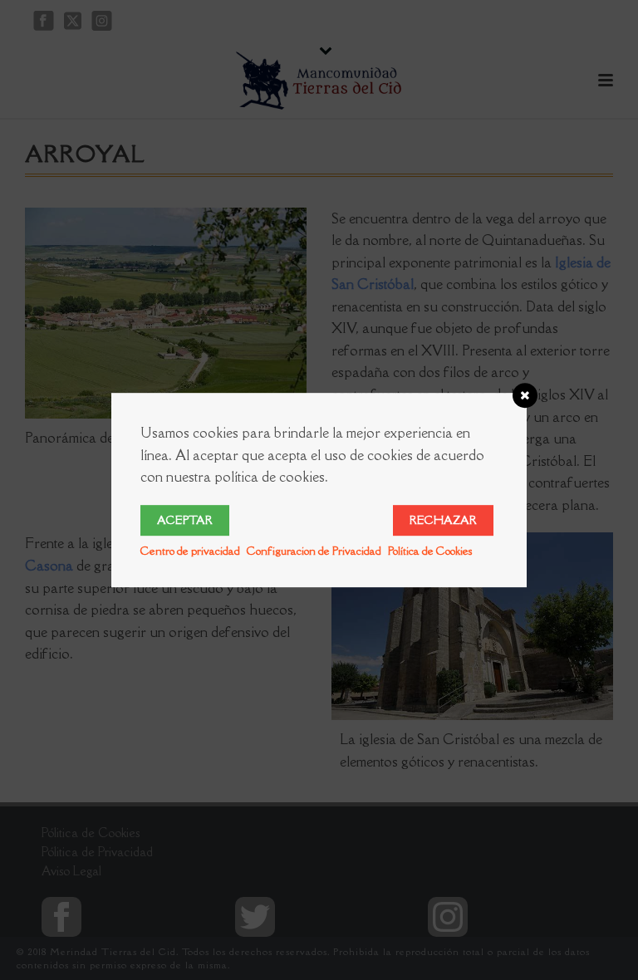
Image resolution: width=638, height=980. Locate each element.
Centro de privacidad (190, 550)
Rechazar (443, 519)
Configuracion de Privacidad (314, 550)
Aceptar (185, 519)
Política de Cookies (430, 550)
